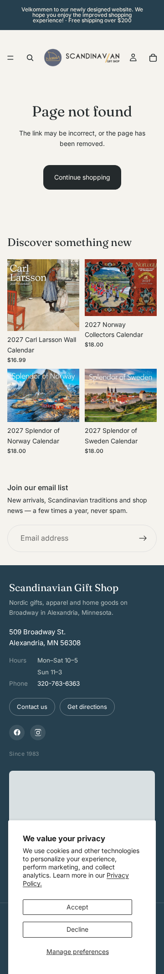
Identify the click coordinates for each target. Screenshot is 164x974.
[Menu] (10, 57)
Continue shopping (82, 177)
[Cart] (153, 58)
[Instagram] (38, 732)
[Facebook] (17, 732)
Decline (77, 929)
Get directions (87, 706)
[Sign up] (143, 538)
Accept (77, 907)
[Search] (30, 58)
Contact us (32, 706)
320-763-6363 (58, 683)
